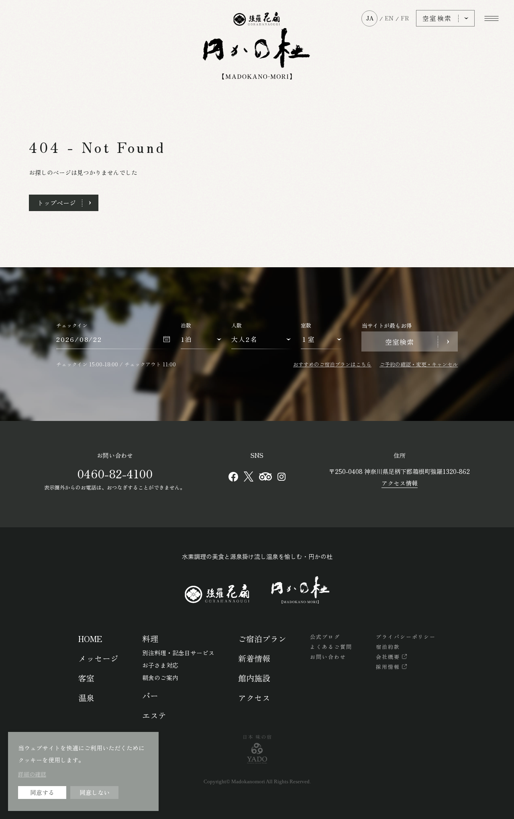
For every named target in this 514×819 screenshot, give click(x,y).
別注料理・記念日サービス (178, 652)
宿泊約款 (388, 646)
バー (150, 695)
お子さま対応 (160, 665)
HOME (90, 638)
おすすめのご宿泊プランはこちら (332, 364)
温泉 (86, 697)
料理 (150, 638)
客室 (86, 678)
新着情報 (254, 658)
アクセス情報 (399, 483)
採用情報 (388, 667)
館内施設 (254, 678)
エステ (154, 715)
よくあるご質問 (331, 646)
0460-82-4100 (115, 473)
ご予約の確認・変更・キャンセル (418, 364)
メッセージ (98, 658)
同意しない (95, 792)
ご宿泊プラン (262, 638)
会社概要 (388, 656)
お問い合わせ (328, 656)
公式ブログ (325, 636)
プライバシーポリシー (406, 636)
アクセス (254, 697)
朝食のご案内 (160, 677)
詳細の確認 (32, 774)
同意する (42, 792)
